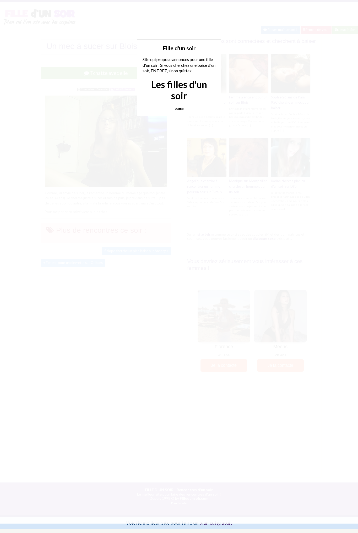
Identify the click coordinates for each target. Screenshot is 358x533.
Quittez (179, 108)
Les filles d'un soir (179, 90)
